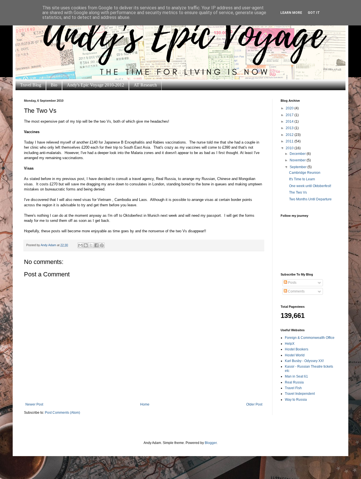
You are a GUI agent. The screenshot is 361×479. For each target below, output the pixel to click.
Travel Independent (300, 394)
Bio (54, 85)
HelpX (289, 344)
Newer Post (34, 404)
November (298, 160)
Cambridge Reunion (304, 173)
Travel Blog (30, 85)
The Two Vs (298, 192)
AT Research (145, 85)
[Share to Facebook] (96, 245)
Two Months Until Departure (310, 199)
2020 (290, 108)
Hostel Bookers (296, 349)
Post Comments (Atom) (62, 413)
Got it (314, 13)
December (298, 154)
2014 (290, 121)
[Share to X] (91, 245)
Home (144, 404)
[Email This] (80, 245)
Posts (291, 283)
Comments (296, 291)
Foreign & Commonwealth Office (309, 338)
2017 (290, 115)
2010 (290, 148)
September (298, 167)
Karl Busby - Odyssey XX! (304, 361)
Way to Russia (296, 400)
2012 (290, 135)
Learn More (291, 13)
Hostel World (295, 355)
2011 (290, 141)
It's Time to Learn (302, 179)
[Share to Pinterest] (102, 245)
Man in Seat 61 (296, 376)
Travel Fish (293, 388)
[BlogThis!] (86, 245)
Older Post (254, 404)
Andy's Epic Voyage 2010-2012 (95, 85)
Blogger (211, 443)
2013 (290, 128)
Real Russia (294, 382)
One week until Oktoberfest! (310, 186)
